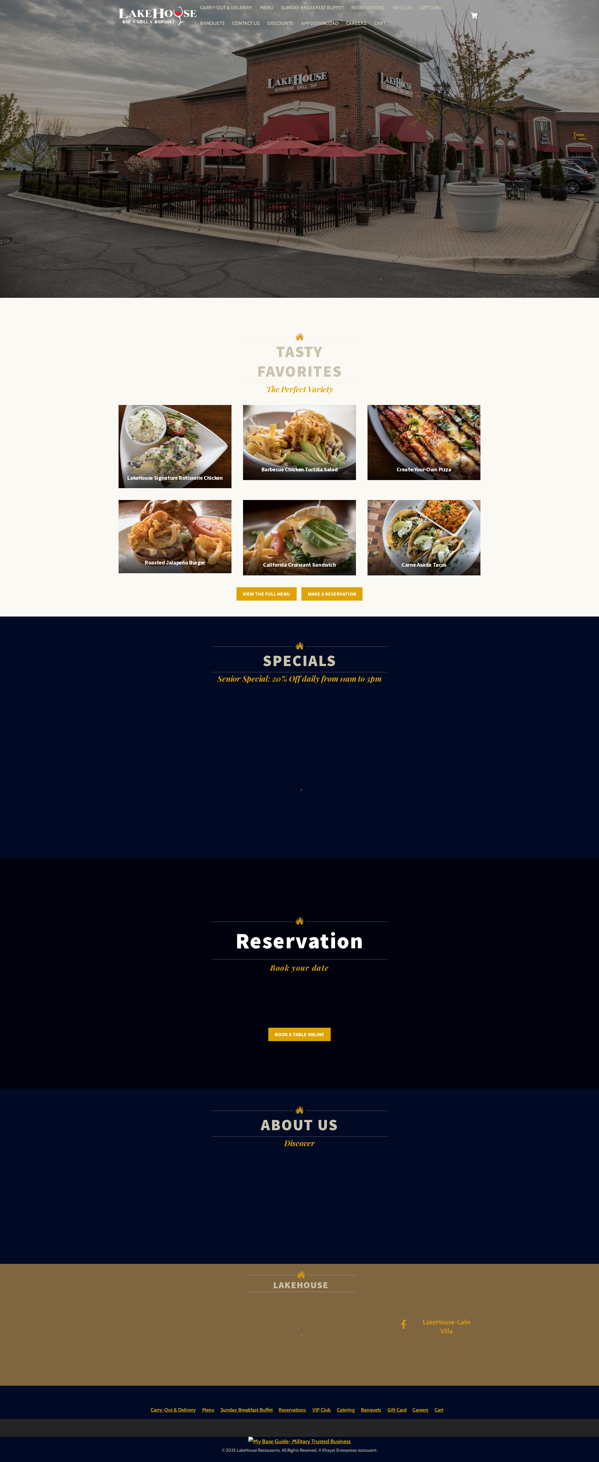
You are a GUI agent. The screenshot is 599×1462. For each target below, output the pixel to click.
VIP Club (402, 8)
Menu (267, 8)
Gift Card (430, 8)
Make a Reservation (332, 594)
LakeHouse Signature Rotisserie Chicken (174, 477)
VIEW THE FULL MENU (266, 594)
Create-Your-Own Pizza (424, 469)
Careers (356, 23)
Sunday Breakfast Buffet (312, 8)
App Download (319, 23)
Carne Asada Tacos (424, 564)
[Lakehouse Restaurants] (158, 21)
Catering (346, 1410)
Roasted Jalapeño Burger (175, 562)
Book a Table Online (299, 1034)
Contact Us (246, 23)
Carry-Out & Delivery (226, 8)
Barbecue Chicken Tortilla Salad (299, 469)
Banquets (212, 23)
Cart (380, 23)
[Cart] (474, 15)
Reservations (368, 8)
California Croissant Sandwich (299, 564)
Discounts (280, 23)
